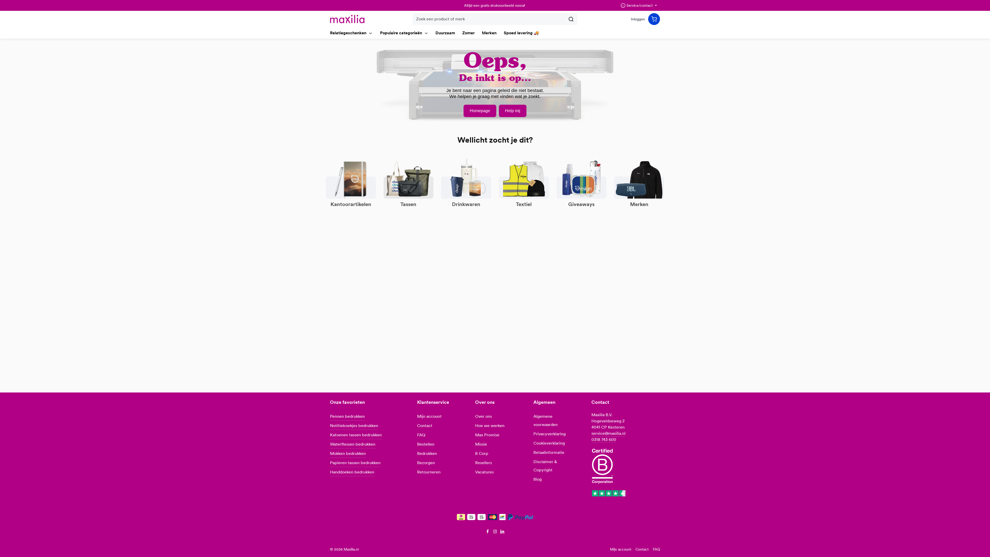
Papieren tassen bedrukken (355, 462)
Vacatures (484, 472)
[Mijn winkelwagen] (654, 19)
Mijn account (429, 416)
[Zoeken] (571, 19)
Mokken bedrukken (348, 453)
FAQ (421, 434)
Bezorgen (426, 462)
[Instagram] (495, 532)
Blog (537, 479)
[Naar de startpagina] (347, 19)
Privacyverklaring (549, 433)
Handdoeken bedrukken (352, 472)
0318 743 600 (603, 439)
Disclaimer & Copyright (545, 465)
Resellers (483, 462)
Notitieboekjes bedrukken (354, 425)
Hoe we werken (490, 425)
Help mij (512, 111)
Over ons (483, 416)
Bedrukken (427, 453)
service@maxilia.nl (608, 433)
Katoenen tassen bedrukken (356, 434)
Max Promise (487, 434)
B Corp (481, 453)
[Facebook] (488, 532)
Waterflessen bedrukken (352, 444)
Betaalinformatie (548, 452)
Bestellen (425, 444)
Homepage (480, 111)
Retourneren (429, 472)
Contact (424, 425)
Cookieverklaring (549, 443)
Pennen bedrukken (347, 416)
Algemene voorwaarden (545, 420)
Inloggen (638, 19)
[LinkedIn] (502, 532)
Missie (481, 444)
